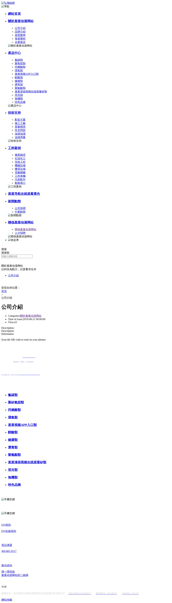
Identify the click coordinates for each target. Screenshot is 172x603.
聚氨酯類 (20, 88)
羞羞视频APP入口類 (27, 74)
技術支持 (14, 112)
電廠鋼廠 (20, 172)
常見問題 (20, 130)
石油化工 (20, 158)
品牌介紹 (20, 31)
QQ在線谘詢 (8, 531)
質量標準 (20, 126)
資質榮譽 (20, 35)
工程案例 (14, 148)
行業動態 (20, 211)
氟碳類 (19, 59)
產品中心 (14, 53)
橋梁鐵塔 (20, 154)
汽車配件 (20, 179)
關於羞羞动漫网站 (21, 21)
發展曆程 (20, 38)
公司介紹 (20, 28)
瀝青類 (19, 84)
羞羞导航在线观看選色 (24, 193)
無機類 (19, 98)
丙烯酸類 (20, 66)
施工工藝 (20, 123)
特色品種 (20, 102)
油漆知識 (20, 133)
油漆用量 (20, 137)
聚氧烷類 (20, 63)
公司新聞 (20, 208)
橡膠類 (19, 81)
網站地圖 (6, 599)
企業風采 (20, 42)
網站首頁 (14, 13)
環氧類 (19, 70)
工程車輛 (20, 176)
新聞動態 (14, 201)
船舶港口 (20, 183)
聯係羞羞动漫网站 (21, 222)
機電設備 (20, 169)
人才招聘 (20, 232)
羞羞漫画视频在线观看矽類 (31, 91)
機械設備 (20, 165)
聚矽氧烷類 (16, 402)
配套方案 (20, 119)
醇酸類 (19, 77)
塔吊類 (19, 95)
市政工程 (20, 161)
